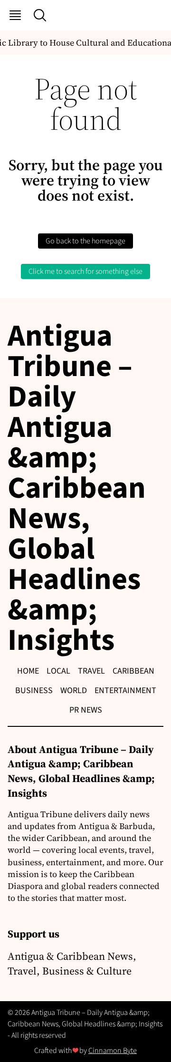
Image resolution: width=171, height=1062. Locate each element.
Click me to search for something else (85, 271)
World (73, 690)
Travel (91, 671)
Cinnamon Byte (112, 1050)
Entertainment (125, 690)
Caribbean (133, 671)
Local (58, 671)
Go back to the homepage (85, 241)
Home (28, 671)
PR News (85, 710)
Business (34, 690)
